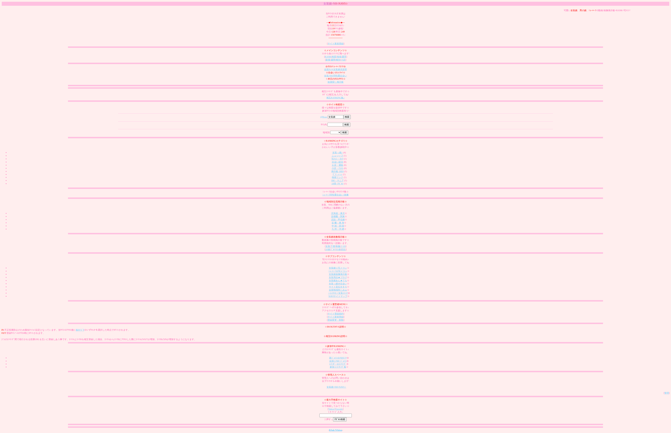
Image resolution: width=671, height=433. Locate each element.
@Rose (323, 117)
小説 (343, 59)
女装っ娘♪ (337, 152)
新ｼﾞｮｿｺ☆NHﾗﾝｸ (338, 358)
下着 (333, 246)
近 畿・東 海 (338, 222)
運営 (344, 56)
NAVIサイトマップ (338, 296)
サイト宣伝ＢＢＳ (338, 286)
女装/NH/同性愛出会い (335, 75)
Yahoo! (331, 409)
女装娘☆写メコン (338, 268)
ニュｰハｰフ (337, 155)
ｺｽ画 (327, 249)
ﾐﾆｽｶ (343, 246)
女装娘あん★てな (338, 280)
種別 (338, 59)
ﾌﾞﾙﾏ (333, 249)
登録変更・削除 (336, 320)
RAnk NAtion (335, 430)
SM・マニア (337, 180)
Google (339, 409)
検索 (334, 56)
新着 (328, 59)
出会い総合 (337, 162)
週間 (333, 59)
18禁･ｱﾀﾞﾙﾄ (337, 183)
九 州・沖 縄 (338, 229)
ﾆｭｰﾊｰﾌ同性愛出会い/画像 (335, 194)
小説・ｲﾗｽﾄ (337, 168)
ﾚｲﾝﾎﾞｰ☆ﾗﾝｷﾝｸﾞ (337, 364)
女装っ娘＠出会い (338, 283)
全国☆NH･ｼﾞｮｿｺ (338, 361)
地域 (339, 56)
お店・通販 (337, 165)
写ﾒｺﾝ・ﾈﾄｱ (337, 158)
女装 (328, 246)
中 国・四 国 (338, 226)
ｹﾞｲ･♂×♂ (337, 174)
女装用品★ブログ (338, 277)
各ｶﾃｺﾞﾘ (80, 330)
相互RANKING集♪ (335, 97)
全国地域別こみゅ (338, 290)
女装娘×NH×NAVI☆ (336, 387)
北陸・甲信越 (338, 219)
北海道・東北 (338, 213)
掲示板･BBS (337, 171)
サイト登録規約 (336, 313)
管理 (666, 393)
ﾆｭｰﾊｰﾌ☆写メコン (338, 271)
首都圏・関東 (338, 216)
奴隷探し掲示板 (336, 82)
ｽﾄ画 (338, 249)
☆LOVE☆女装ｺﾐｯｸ (338, 293)
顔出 (343, 249)
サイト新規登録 (336, 43)
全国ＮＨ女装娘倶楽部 (335, 69)
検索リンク (337, 177)
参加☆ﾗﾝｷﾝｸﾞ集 (338, 367)
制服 (338, 246)
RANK (328, 56)
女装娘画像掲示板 (338, 274)
